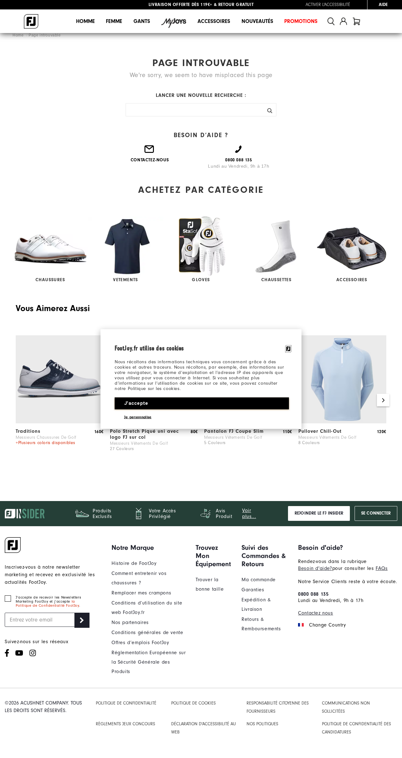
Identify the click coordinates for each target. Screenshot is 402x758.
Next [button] (383, 400)
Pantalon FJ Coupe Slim (234, 431)
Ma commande (259, 579)
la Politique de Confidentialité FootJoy (47, 603)
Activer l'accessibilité (328, 4)
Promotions (301, 21)
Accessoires (214, 21)
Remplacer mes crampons (141, 593)
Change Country (327, 625)
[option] (60, 400)
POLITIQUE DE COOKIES (193, 703)
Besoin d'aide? (315, 568)
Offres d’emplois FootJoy (140, 642)
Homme (85, 21)
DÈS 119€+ (180, 4)
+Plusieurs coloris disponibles (45, 442)
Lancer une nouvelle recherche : (201, 95)
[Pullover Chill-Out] (342, 422)
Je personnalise (138, 417)
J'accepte (136, 403)
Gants (141, 21)
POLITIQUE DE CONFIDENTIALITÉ (126, 703)
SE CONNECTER (376, 513)
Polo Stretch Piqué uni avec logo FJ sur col (144, 434)
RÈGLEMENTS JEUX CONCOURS (125, 724)
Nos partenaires (130, 622)
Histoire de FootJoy (133, 563)
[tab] (356, 21)
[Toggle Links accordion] (148, 547)
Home (19, 35)
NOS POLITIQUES (262, 724)
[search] (331, 21)
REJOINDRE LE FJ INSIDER (319, 513)
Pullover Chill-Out (320, 431)
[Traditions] (60, 422)
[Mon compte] (343, 21)
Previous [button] (19, 400)
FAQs (382, 568)
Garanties (253, 590)
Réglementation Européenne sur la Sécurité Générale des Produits (148, 662)
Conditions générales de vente (147, 632)
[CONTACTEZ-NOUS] (149, 152)
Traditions (28, 431)
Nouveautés (257, 21)
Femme (114, 21)
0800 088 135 (313, 594)
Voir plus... (249, 513)
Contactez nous (315, 613)
